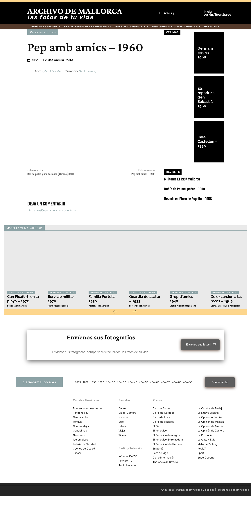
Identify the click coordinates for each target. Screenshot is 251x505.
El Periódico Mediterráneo (168, 444)
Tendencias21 (81, 412)
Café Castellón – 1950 (207, 141)
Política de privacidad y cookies (195, 489)
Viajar (122, 430)
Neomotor (79, 435)
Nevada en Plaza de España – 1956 (188, 199)
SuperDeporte (206, 457)
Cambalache (80, 417)
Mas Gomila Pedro (60, 60)
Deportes (93, 228)
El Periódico (160, 430)
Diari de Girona (161, 408)
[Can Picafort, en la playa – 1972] (23, 263)
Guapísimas (80, 430)
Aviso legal (167, 489)
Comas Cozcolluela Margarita (225, 305)
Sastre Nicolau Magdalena (183, 305)
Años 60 (55, 71)
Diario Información (163, 457)
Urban (122, 426)
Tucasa (77, 452)
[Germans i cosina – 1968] (179, 53)
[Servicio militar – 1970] (64, 263)
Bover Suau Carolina (17, 305)
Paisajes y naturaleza (195, 228)
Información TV (128, 456)
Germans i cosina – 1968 (206, 52)
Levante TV (125, 460)
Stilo (121, 421)
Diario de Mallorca (163, 421)
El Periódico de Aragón (166, 435)
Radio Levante (127, 465)
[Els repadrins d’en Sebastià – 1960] (179, 97)
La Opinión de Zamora (211, 430)
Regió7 (202, 448)
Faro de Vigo (160, 452)
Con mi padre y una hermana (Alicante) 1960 (50, 174)
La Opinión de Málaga (211, 421)
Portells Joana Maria (99, 305)
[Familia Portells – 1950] (105, 263)
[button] (167, 13)
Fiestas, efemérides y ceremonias (121, 228)
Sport (201, 452)
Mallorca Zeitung (208, 444)
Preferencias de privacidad (233, 489)
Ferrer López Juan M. (139, 305)
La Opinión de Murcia (210, 426)
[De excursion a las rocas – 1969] (227, 263)
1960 (45, 71)
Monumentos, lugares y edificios (161, 228)
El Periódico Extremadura (168, 439)
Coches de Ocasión (84, 448)
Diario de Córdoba (164, 412)
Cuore (122, 408)
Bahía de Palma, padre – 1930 (184, 189)
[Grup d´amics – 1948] (186, 263)
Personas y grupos (43, 32)
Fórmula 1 (78, 421)
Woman (123, 435)
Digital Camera (127, 412)
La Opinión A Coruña (210, 417)
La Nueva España (208, 412)
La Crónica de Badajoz (211, 408)
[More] (137, 189)
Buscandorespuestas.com (88, 408)
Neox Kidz (125, 417)
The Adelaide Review (165, 461)
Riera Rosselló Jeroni (58, 305)
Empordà (158, 448)
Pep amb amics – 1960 (143, 174)
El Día (156, 426)
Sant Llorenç (87, 71)
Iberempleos (80, 439)
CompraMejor (81, 426)
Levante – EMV (206, 439)
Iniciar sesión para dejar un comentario (52, 210)
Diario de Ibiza (161, 417)
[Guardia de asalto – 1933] (145, 263)
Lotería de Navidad (84, 444)
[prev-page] (115, 312)
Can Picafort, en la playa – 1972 (23, 298)
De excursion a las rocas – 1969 (226, 298)
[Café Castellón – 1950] (179, 141)
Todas (80, 228)
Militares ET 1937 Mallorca (182, 179)
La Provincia (205, 435)
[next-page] (135, 312)
